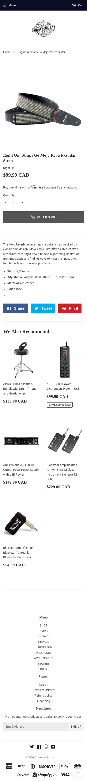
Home (6, 52)
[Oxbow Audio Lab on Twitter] (32, 747)
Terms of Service (43, 690)
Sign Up (76, 726)
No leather (27, 283)
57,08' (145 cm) (64, 277)
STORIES (43, 663)
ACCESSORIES (43, 658)
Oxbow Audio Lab (44, 757)
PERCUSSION (43, 647)
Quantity (9, 195)
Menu (12, 5)
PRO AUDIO (43, 652)
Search (43, 684)
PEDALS (43, 641)
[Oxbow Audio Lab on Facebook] (39, 747)
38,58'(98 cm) (43, 277)
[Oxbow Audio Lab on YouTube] (53, 747)
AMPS (43, 631)
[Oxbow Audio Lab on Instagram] (46, 747)
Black (19, 289)
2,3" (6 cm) (24, 271)
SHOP (44, 625)
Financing (43, 701)
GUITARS (43, 636)
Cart (80, 5)
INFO (43, 669)
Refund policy (43, 695)
